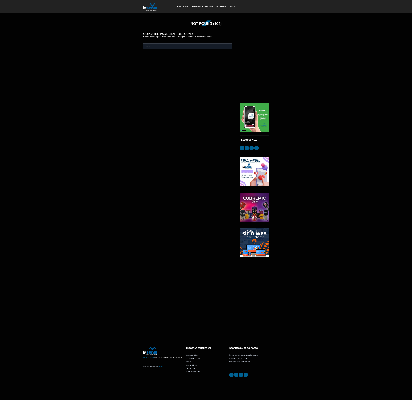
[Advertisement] (254, 64)
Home (179, 7)
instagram (254, 6)
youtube (266, 6)
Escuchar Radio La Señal (203, 7)
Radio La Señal (148, 357)
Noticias (186, 7)
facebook (258, 6)
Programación (221, 7)
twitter (262, 6)
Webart (161, 366)
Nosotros (233, 7)
